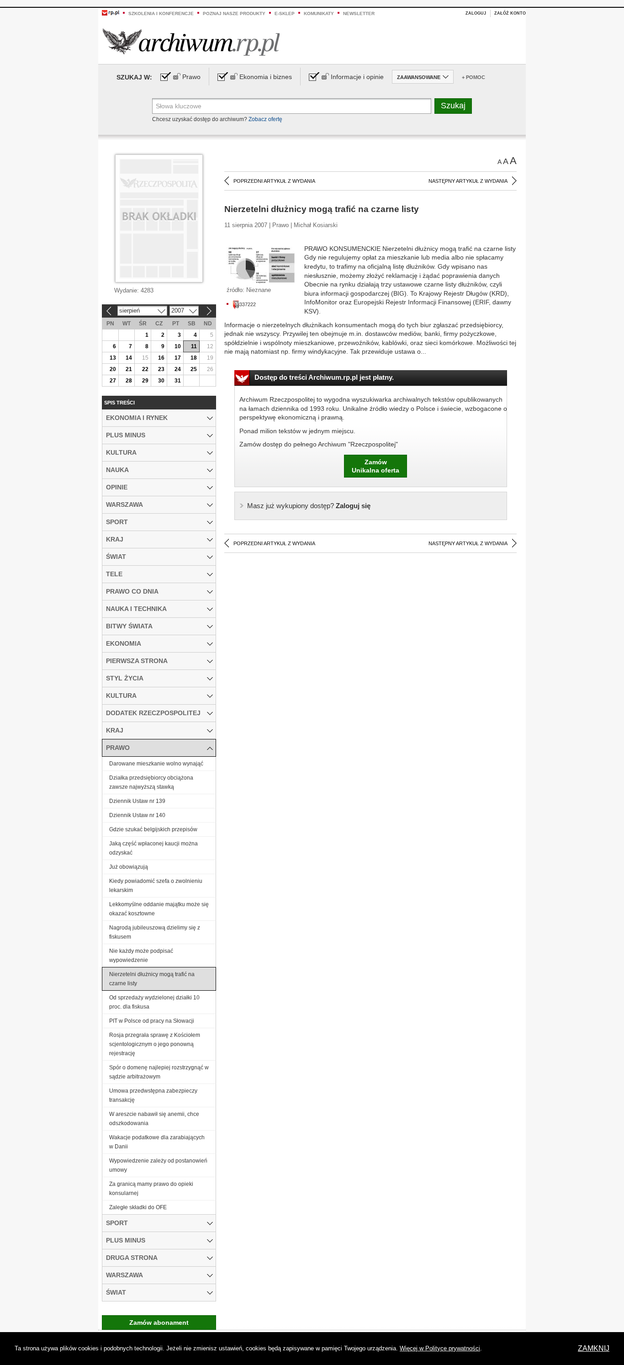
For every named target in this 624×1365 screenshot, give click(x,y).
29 (145, 380)
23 (161, 369)
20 (113, 369)
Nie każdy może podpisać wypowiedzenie (141, 955)
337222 (247, 304)
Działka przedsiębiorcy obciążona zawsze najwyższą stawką (151, 782)
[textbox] (291, 106)
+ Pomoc (473, 77)
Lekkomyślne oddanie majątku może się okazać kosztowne (159, 909)
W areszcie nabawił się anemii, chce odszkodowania (154, 1118)
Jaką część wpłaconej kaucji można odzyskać (153, 848)
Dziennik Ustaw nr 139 (137, 801)
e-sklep (285, 13)
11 (194, 346)
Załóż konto (510, 13)
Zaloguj (475, 13)
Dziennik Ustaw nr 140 (137, 815)
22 (145, 369)
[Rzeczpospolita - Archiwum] (191, 41)
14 (129, 358)
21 (129, 369)
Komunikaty (319, 13)
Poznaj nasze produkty (234, 13)
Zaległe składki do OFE (138, 1207)
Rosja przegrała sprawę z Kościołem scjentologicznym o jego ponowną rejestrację (154, 1044)
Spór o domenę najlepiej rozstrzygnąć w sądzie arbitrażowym (159, 1072)
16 (161, 358)
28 (129, 380)
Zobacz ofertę (265, 119)
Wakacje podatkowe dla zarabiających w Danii (157, 1142)
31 (178, 380)
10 (178, 346)
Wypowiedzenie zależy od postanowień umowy (158, 1165)
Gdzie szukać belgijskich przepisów (153, 829)
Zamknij (593, 1348)
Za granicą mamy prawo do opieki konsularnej (151, 1188)
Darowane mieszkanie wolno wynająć (156, 763)
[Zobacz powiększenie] (261, 265)
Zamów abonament (159, 1322)
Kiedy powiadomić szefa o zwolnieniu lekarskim (155, 885)
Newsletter (359, 13)
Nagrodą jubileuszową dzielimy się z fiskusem (154, 932)
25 (193, 369)
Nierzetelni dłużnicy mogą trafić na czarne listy (152, 979)
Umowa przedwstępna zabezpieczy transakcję (153, 1095)
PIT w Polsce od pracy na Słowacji (151, 1021)
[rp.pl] (110, 12)
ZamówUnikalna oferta (375, 466)
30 (161, 380)
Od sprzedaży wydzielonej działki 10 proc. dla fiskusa (154, 1002)
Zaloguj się (308, 506)
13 (113, 358)
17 (178, 358)
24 (178, 369)
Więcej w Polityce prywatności (440, 1348)
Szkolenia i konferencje (161, 13)
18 (193, 358)
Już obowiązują (128, 867)
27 (113, 380)
